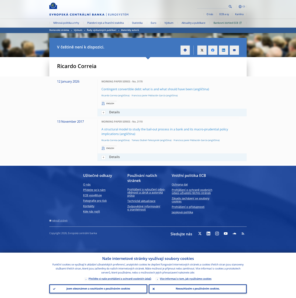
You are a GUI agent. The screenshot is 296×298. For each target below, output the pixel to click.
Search (230, 6)
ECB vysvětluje (92, 195)
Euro (153, 23)
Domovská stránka (59, 30)
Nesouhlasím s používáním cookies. (198, 289)
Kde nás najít (91, 211)
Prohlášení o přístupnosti (188, 207)
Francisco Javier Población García (149, 96)
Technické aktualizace (141, 201)
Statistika (137, 23)
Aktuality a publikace (193, 23)
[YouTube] (225, 233)
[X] (200, 233)
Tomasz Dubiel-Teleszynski (145, 140)
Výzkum (168, 23)
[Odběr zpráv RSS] (243, 233)
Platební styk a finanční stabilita (105, 23)
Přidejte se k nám (94, 190)
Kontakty (88, 206)
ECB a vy (224, 14)
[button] (236, 6)
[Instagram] (217, 233)
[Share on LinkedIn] (223, 50)
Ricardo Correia (109, 96)
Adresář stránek (60, 221)
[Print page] (185, 50)
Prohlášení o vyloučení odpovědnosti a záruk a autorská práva (146, 192)
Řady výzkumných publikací (101, 30)
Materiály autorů (130, 30)
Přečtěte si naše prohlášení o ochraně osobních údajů (119, 279)
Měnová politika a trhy (66, 23)
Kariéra (239, 14)
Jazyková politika (182, 212)
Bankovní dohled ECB (226, 23)
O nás (210, 14)
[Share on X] (202, 50)
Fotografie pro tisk (95, 201)
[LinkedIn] (208, 233)
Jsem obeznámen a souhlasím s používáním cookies (98, 289)
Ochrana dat (180, 184)
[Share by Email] (234, 50)
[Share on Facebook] (212, 50)
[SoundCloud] (234, 233)
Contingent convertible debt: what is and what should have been (147, 89)
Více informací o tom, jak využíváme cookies (186, 279)
